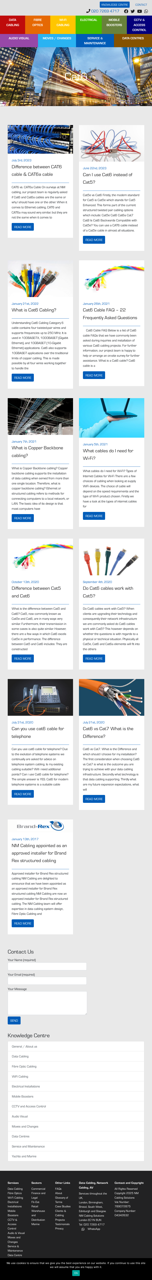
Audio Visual (19, 38)
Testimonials (62, 1224)
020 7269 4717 (104, 10)
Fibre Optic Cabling (24, 1066)
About (58, 1193)
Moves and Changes (25, 1126)
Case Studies (63, 1206)
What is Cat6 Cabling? (34, 309)
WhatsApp (93, 1229)
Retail (34, 1206)
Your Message (17, 989)
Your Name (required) (22, 960)
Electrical (88, 20)
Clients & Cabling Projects (60, 1215)
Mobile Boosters (114, 22)
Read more (22, 227)
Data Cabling (12, 22)
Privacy (59, 1228)
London (83, 1202)
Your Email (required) (21, 974)
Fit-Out (35, 1202)
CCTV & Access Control (139, 25)
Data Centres (133, 38)
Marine (35, 1224)
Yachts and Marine (24, 1156)
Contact (141, 5)
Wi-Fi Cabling (63, 22)
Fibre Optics (37, 22)
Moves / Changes (57, 38)
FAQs (58, 1189)
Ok (76, 1272)
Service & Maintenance (95, 40)
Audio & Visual (16, 1233)
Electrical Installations (26, 1086)
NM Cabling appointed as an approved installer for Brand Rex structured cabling (39, 853)
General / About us (24, 1046)
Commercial (38, 1189)
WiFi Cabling (20, 1076)
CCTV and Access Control (29, 1106)
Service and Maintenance (28, 1146)
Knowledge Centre (115, 5)
